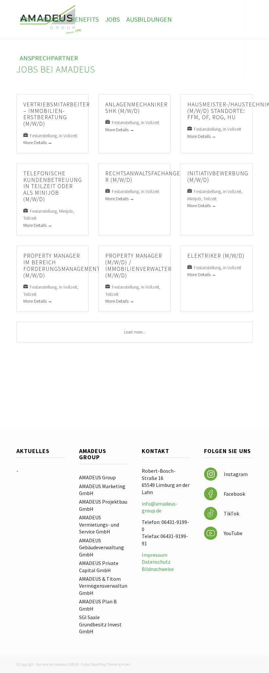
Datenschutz (156, 561)
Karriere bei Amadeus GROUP (57, 664)
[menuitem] (42, 19)
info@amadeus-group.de (159, 507)
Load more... (134, 332)
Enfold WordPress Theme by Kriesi (105, 664)
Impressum (154, 555)
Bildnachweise (158, 569)
